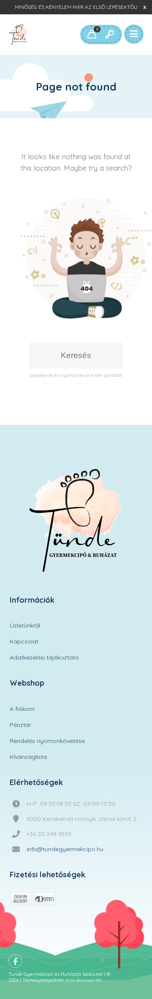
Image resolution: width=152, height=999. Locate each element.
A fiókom (22, 709)
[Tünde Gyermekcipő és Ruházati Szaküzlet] (18, 34)
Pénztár (20, 725)
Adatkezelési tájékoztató (44, 657)
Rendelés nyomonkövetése (47, 741)
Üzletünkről (25, 625)
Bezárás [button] (144, 7)
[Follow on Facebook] (15, 961)
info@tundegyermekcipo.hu (65, 849)
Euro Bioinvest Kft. (84, 980)
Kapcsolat (24, 641)
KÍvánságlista (28, 757)
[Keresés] (109, 34)
